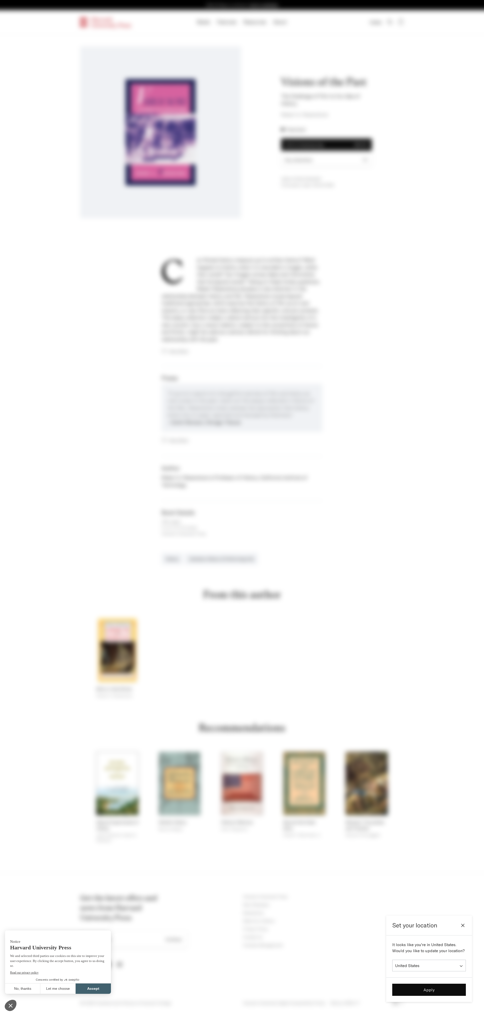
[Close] (463, 925)
